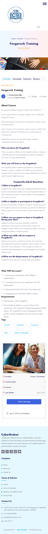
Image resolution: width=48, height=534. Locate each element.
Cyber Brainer (22, 530)
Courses (19, 39)
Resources (6, 468)
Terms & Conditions (9, 488)
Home (13, 39)
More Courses (20, 97)
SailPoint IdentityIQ (22, 333)
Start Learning (24, 401)
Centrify (7, 325)
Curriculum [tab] (17, 79)
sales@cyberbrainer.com (12, 517)
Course (5, 484)
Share (44, 96)
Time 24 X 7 (8, 521)
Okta (5, 333)
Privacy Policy (7, 495)
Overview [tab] (7, 79)
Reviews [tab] (36, 79)
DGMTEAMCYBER (15, 95)
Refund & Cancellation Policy (12, 492)
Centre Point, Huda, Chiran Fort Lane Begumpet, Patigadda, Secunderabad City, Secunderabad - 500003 (25, 508)
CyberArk (20, 325)
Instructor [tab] (27, 79)
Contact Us (6, 472)
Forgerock (35, 325)
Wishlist (34, 96)
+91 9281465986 (10, 513)
